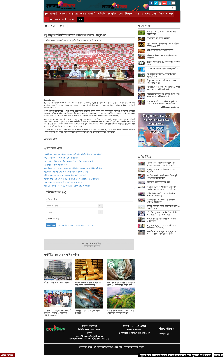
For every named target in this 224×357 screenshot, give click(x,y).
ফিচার (161, 13)
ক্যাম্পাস (169, 13)
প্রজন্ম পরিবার (166, 329)
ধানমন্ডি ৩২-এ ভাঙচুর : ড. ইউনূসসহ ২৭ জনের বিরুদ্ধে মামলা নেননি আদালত (163, 232)
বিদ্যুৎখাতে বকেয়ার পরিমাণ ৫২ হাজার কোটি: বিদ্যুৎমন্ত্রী (161, 81)
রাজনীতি (92, 13)
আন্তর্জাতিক (112, 13)
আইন (147, 13)
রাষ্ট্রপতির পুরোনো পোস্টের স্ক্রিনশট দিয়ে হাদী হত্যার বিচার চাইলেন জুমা (71, 178)
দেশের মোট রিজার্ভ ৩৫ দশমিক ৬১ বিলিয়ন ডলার (163, 63)
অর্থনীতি (101, 13)
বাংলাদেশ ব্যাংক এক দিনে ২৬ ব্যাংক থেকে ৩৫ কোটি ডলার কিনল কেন (121, 283)
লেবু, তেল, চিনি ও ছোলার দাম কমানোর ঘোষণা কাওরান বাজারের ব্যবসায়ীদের (162, 102)
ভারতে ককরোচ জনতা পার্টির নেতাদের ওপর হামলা (63, 182)
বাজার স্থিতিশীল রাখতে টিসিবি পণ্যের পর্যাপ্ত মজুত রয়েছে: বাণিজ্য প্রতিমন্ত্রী (163, 88)
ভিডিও (72, 19)
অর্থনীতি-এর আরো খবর (169, 107)
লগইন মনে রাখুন (54, 218)
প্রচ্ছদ (53, 25)
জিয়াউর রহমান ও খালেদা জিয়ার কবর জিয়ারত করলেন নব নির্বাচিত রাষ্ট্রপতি (73, 168)
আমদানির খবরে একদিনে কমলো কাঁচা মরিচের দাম (161, 33)
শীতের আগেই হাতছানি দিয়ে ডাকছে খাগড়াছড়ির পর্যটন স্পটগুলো (120, 311)
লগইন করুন (51, 225)
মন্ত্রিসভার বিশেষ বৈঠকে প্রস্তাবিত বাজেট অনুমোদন (162, 56)
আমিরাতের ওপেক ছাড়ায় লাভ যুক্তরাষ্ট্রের (162, 68)
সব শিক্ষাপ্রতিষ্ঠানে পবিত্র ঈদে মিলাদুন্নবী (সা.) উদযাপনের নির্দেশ (68, 161)
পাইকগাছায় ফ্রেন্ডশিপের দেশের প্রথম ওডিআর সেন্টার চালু (66, 171)
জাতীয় (83, 13)
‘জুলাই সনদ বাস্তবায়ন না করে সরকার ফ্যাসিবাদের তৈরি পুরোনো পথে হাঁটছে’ (73, 154)
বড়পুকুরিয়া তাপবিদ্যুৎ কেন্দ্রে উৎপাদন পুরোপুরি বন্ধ (161, 75)
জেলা (154, 13)
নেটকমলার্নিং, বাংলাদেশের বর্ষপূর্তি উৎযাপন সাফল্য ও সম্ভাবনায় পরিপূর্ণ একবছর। (57, 313)
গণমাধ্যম (139, 13)
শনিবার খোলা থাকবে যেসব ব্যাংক (57, 282)
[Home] (46, 14)
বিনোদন (128, 13)
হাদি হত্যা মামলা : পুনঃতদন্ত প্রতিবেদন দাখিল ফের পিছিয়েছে (67, 185)
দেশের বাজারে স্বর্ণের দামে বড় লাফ (160, 50)
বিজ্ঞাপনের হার (164, 334)
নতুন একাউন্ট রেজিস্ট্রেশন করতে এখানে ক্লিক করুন (75, 225)
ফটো (64, 19)
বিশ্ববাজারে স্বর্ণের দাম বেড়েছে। (159, 38)
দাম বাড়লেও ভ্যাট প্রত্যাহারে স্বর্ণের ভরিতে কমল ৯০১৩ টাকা (163, 44)
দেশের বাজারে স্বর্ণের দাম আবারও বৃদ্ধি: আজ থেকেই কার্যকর (88, 283)
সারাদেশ (63, 13)
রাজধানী (53, 13)
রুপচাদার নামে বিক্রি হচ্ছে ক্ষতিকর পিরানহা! (88, 311)
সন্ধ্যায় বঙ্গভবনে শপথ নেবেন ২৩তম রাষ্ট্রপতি (61, 157)
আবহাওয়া (73, 13)
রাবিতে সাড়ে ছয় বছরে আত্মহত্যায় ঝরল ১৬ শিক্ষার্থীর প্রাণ (66, 175)
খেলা (121, 13)
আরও (55, 19)
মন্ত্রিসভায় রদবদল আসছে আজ (55, 164)
